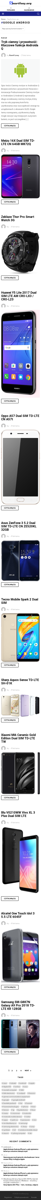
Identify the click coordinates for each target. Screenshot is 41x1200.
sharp (25, 1126)
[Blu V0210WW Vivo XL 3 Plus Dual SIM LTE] (20, 860)
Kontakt (34, 1197)
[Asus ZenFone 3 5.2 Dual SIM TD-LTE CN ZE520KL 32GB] (20, 560)
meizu (6, 1113)
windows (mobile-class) (28, 1130)
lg (13, 1110)
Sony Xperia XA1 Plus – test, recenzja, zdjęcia (20, 1185)
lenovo (6, 1110)
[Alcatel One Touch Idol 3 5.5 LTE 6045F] (20, 955)
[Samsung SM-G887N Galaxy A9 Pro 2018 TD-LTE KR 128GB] (20, 1034)
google (6, 1100)
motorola (27, 1113)
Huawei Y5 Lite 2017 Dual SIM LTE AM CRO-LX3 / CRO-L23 (18, 296)
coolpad (22, 1093)
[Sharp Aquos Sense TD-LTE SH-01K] (20, 705)
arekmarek (7, 1147)
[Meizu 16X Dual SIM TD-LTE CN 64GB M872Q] (20, 176)
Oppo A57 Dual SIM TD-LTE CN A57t (20, 417)
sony (32, 1126)
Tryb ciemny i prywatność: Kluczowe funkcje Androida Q (19, 45)
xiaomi (6, 1133)
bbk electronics (9, 1093)
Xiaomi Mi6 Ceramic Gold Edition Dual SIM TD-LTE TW (18, 738)
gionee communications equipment (16, 1097)
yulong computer (19, 1133)
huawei (29, 1103)
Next (27, 1070)
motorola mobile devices (13, 1117)
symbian (7, 1130)
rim (35, 1120)
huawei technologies (11, 1107)
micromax (16, 1113)
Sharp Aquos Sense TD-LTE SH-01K (20, 681)
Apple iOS (7, 1087)
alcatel (13, 1083)
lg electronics (23, 1110)
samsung (23, 1123)
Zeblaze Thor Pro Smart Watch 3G (17, 218)
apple (32, 1083)
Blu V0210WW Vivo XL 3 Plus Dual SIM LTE (18, 814)
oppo (6, 1120)
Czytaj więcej (10, 126)
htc (21, 1103)
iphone (25, 1107)
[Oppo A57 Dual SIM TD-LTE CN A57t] (20, 467)
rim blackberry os (10, 1123)
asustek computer (10, 1090)
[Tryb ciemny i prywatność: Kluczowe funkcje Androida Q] (20, 71)
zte (30, 1133)
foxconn (32, 1093)
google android (19, 1100)
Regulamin (8, 1197)
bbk (22, 1090)
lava (33, 1107)
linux (33, 1110)
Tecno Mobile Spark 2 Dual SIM (19, 601)
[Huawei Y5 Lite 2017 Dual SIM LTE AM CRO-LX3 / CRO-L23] (20, 354)
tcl (15, 1130)
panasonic (26, 1120)
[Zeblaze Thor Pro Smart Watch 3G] (20, 252)
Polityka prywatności (21, 1197)
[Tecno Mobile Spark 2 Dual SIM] (20, 637)
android (23, 1083)
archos (17, 1087)
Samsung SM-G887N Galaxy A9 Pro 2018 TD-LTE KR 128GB (18, 1005)
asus (25, 1087)
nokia (28, 1117)
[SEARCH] (38, 13)
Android (4, 38)
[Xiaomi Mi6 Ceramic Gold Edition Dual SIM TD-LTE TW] (20, 773)
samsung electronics (11, 1126)
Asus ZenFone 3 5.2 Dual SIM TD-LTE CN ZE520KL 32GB (18, 526)
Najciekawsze (29, 10)
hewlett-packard (10, 1103)
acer (5, 1083)
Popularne (11, 10)
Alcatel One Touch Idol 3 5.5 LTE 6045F (18, 915)
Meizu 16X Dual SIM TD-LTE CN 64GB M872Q (18, 142)
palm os (15, 1120)
